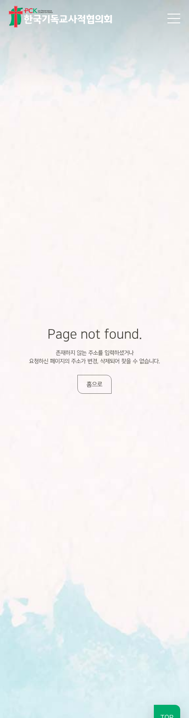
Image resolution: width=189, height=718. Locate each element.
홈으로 (94, 384)
